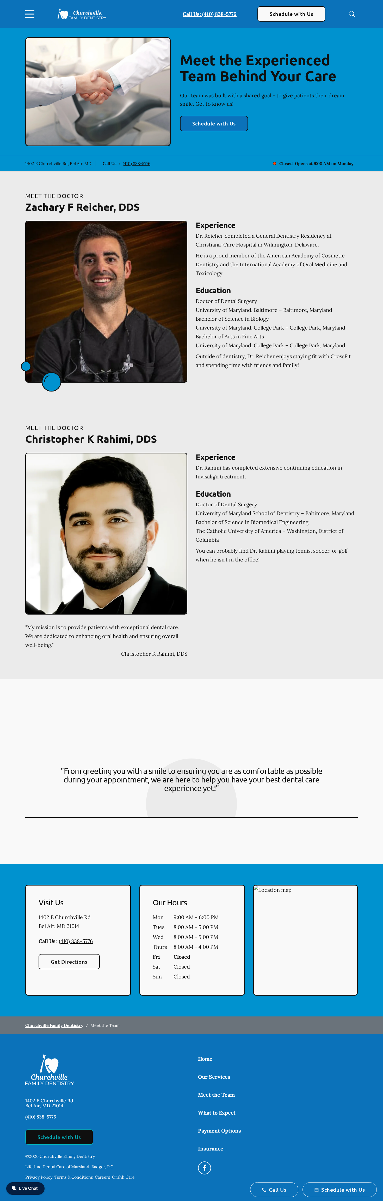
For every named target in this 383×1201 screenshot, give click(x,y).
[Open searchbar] (352, 14)
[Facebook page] (204, 1167)
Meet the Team (216, 1094)
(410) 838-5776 (136, 163)
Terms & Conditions (73, 1177)
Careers (102, 1177)
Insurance (210, 1148)
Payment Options (219, 1130)
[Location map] (305, 940)
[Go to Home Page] (82, 14)
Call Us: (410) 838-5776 (210, 14)
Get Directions (69, 961)
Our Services (214, 1076)
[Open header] (31, 14)
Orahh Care (123, 1177)
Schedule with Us (291, 13)
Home (205, 1058)
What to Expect (217, 1112)
